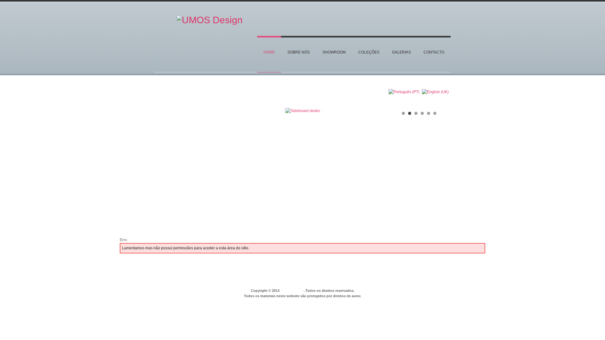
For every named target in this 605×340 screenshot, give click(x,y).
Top (450, 278)
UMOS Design (291, 290)
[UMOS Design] (209, 23)
